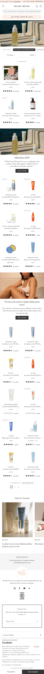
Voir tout (7, 49)
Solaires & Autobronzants (24, 49)
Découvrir (22, 171)
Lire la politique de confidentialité (11, 665)
